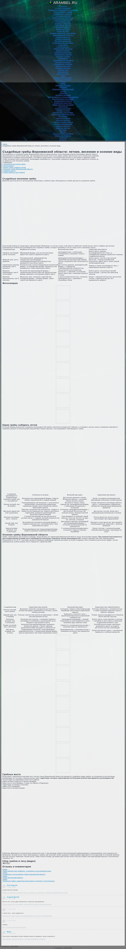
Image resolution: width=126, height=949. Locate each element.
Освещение (63, 58)
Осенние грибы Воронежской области (17, 169)
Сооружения (63, 72)
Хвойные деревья (63, 95)
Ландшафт (63, 6)
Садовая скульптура (63, 20)
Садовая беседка (63, 68)
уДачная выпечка (63, 118)
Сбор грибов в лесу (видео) (13, 172)
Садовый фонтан (63, 37)
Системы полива (63, 56)
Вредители (63, 107)
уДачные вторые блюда (63, 122)
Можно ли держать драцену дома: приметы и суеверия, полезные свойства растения (35, 892)
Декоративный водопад (63, 35)
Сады (63, 76)
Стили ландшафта (63, 8)
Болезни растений (63, 109)
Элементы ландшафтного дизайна (63, 10)
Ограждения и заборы (63, 64)
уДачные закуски (63, 128)
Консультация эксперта (63, 134)
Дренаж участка (63, 51)
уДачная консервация (63, 124)
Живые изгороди (63, 29)
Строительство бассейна (63, 43)
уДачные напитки (63, 120)
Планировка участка (63, 55)
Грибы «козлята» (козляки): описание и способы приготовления (26, 904)
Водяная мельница (63, 41)
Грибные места (8, 171)
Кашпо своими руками (63, 12)
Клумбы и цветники (63, 24)
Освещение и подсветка (63, 18)
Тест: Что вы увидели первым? (14, 927)
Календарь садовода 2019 (63, 114)
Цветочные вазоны (63, 26)
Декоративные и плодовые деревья (63, 97)
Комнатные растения (63, 103)
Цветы (63, 91)
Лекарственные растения (63, 105)
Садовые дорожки (63, 16)
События (63, 138)
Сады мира (63, 45)
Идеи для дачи (63, 74)
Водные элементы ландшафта (63, 33)
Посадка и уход (63, 111)
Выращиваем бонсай (63, 101)
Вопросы (63, 140)
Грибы (63, 83)
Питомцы (63, 130)
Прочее (63, 132)
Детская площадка (63, 62)
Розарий (63, 93)
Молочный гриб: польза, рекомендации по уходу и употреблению (27, 916)
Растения (63, 87)
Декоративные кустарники (63, 99)
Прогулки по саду (63, 85)
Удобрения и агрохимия (63, 112)
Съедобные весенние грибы (14, 164)
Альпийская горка (63, 22)
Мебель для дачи (63, 66)
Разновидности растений (63, 89)
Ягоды (63, 82)
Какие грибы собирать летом (14, 167)
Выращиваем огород (63, 78)
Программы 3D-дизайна (63, 60)
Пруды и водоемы (63, 39)
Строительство (63, 47)
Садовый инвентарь (62, 53)
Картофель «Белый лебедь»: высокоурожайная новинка (23, 939)
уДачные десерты (62, 126)
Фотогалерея (8, 166)
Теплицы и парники (63, 80)
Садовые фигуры (63, 27)
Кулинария (63, 116)
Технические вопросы (63, 49)
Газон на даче (63, 31)
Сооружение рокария (63, 14)
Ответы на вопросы (63, 136)
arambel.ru (65, 3)
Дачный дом (63, 70)
